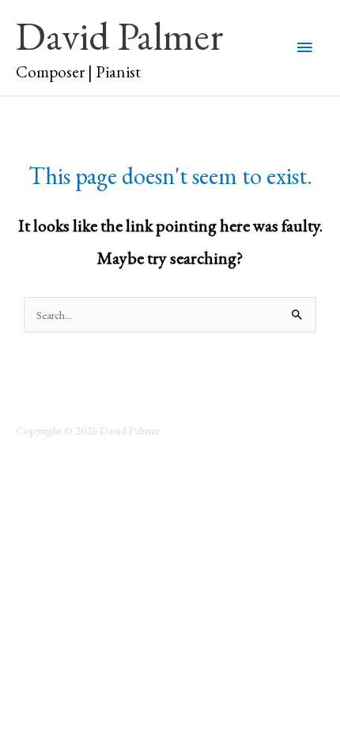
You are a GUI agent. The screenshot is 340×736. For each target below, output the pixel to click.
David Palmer (120, 35)
